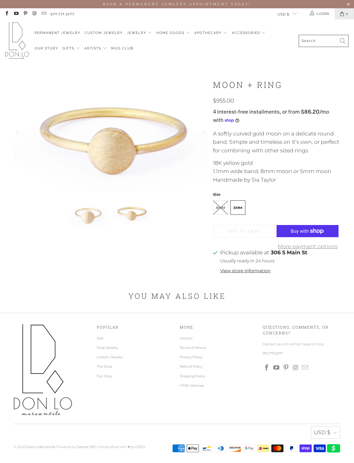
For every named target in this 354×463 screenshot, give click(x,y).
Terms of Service (193, 348)
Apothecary (208, 33)
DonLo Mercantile (40, 447)
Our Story (46, 48)
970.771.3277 (62, 14)
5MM (237, 207)
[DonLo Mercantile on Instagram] (34, 14)
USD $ (283, 14)
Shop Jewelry (107, 348)
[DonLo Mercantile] (17, 40)
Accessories (246, 33)
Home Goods (171, 33)
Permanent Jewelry (57, 33)
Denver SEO (87, 447)
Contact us (271, 344)
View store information (245, 270)
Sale (100, 338)
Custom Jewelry (104, 33)
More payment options (307, 246)
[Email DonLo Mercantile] (43, 14)
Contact (186, 338)
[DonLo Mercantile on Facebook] (6, 14)
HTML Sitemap (192, 385)
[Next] (203, 132)
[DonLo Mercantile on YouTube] (15, 14)
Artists (93, 48)
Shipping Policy (192, 376)
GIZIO (140, 447)
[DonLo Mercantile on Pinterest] (25, 14)
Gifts (69, 48)
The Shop (104, 366)
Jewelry (137, 33)
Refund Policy (191, 366)
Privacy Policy (191, 357)
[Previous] (18, 132)
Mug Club (122, 48)
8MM (220, 207)
